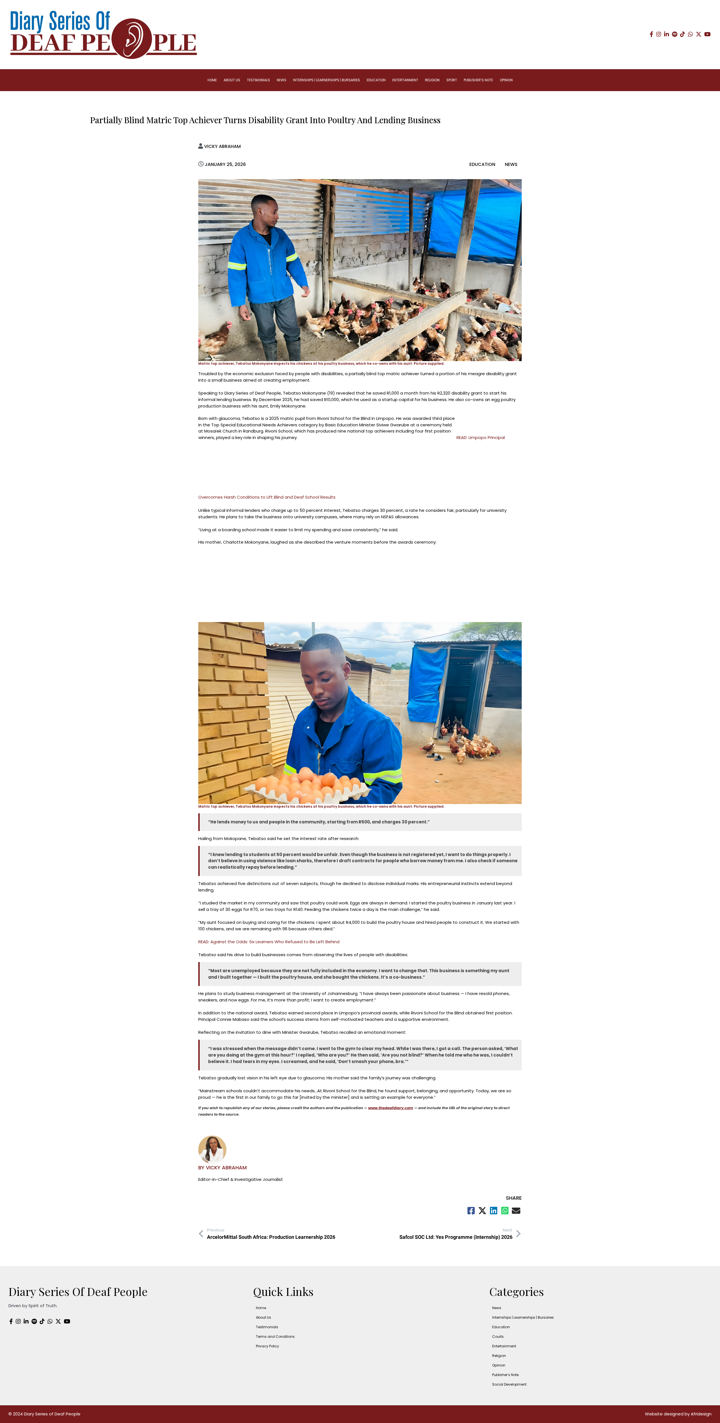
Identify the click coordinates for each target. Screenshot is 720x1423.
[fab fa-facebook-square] (471, 1211)
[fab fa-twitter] (482, 1211)
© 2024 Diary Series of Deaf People (44, 1414)
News (511, 164)
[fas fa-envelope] (516, 1211)
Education (482, 164)
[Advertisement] (327, 454)
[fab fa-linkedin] (493, 1211)
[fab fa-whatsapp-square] (505, 1211)
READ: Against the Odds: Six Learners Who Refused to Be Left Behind (268, 942)
